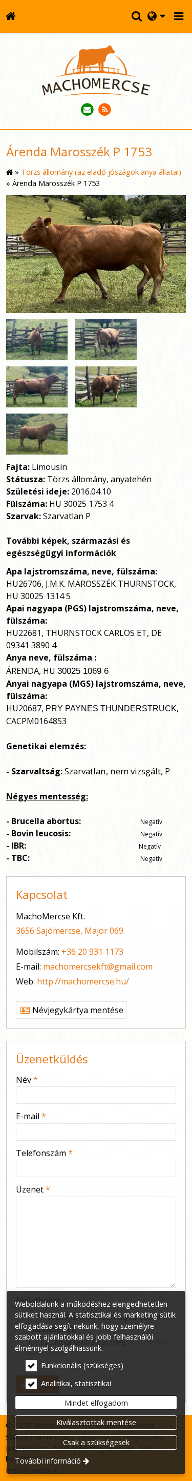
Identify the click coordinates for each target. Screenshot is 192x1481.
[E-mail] (87, 109)
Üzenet (33, 1189)
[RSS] (105, 109)
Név (27, 1079)
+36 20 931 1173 (92, 951)
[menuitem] (10, 16)
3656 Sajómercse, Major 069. (70, 930)
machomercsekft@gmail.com (98, 966)
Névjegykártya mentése (76, 1010)
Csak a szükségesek (96, 1442)
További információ (48, 1461)
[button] (178, 16)
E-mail (31, 1116)
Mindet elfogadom (96, 1403)
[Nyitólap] (10, 16)
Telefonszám (44, 1153)
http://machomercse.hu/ (83, 981)
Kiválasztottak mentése (96, 1422)
